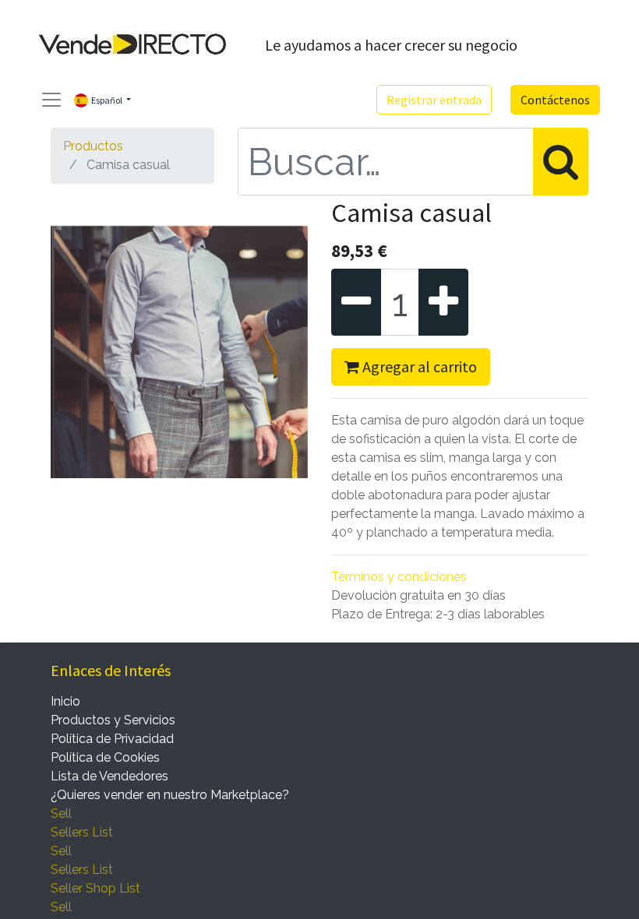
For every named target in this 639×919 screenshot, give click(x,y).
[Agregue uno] (443, 302)
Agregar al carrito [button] (418, 366)
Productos (93, 146)
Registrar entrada (434, 99)
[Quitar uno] (356, 302)
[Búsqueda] (560, 161)
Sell (61, 813)
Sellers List (82, 832)
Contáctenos (555, 99)
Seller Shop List (95, 888)
